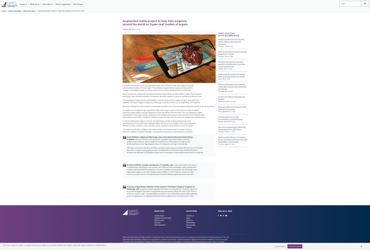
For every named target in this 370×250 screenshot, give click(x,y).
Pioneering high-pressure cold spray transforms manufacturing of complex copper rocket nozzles (231, 64)
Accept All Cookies (294, 246)
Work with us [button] (47, 4)
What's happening (14, 11)
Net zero (157, 222)
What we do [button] (35, 4)
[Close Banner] (361, 246)
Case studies (190, 225)
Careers (189, 227)
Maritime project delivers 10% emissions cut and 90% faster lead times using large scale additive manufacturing (232, 139)
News (188, 218)
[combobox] (350, 3)
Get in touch (78, 4)
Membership (190, 222)
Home (4, 11)
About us (189, 220)
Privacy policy (159, 220)
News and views (29, 11)
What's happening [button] (63, 4)
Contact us (190, 215)
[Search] (365, 3)
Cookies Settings (280, 246)
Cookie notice (159, 215)
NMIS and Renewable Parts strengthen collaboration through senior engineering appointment (232, 86)
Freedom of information (162, 218)
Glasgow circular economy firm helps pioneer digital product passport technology (231, 41)
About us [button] (23, 4)
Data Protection (160, 225)
